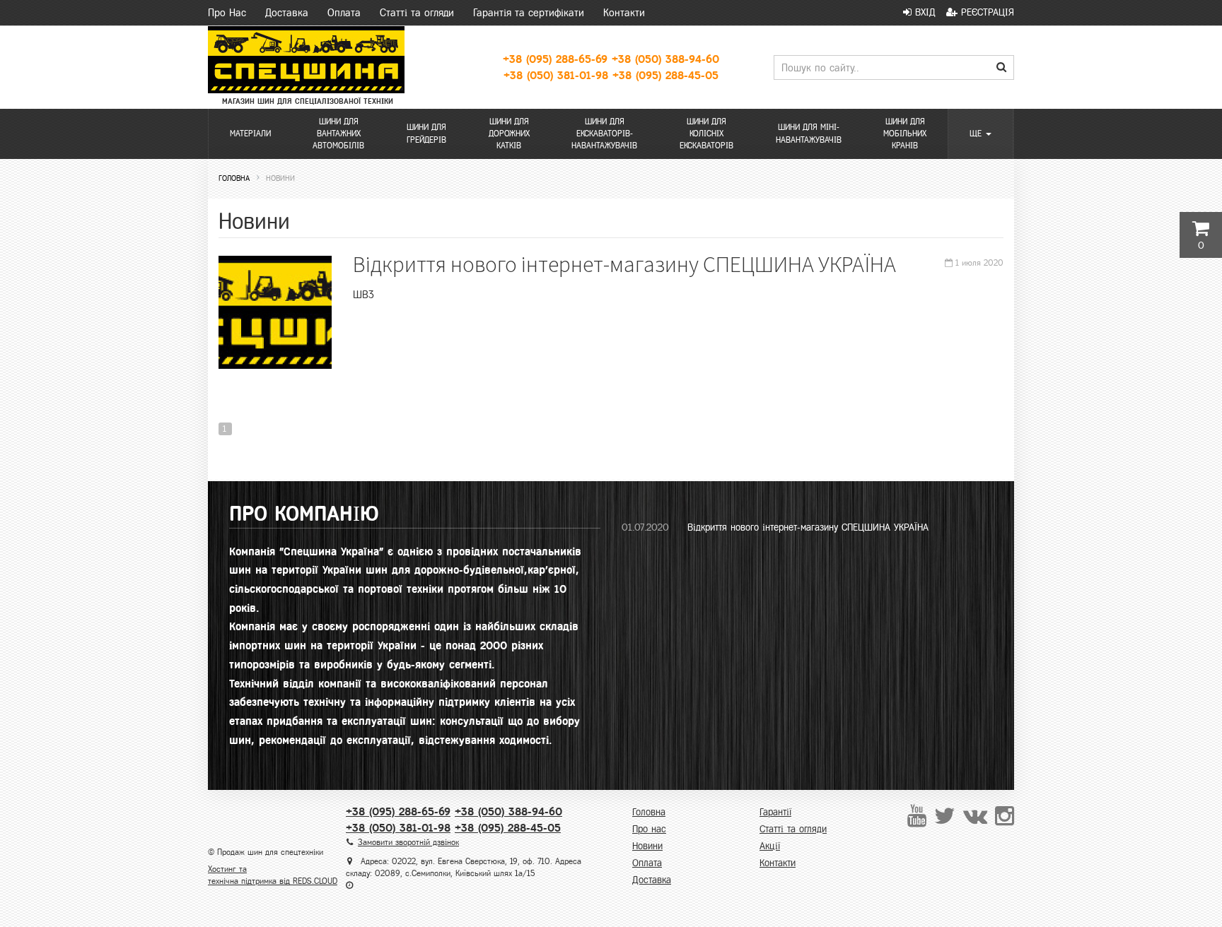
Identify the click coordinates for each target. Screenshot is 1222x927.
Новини (647, 846)
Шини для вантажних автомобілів (338, 133)
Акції (770, 846)
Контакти (624, 12)
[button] (980, 134)
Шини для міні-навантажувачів (809, 133)
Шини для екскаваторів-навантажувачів (604, 133)
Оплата (344, 12)
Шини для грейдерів (426, 133)
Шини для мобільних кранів (904, 133)
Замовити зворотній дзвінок (408, 842)
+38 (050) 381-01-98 (556, 75)
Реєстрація (986, 12)
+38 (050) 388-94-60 (665, 59)
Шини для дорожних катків (509, 133)
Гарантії (775, 812)
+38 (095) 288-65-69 (555, 59)
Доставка (286, 12)
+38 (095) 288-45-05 (665, 75)
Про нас (649, 829)
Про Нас (227, 12)
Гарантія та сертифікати (528, 12)
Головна (648, 812)
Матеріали (250, 133)
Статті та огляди (417, 12)
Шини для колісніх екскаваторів (706, 133)
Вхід (924, 12)
